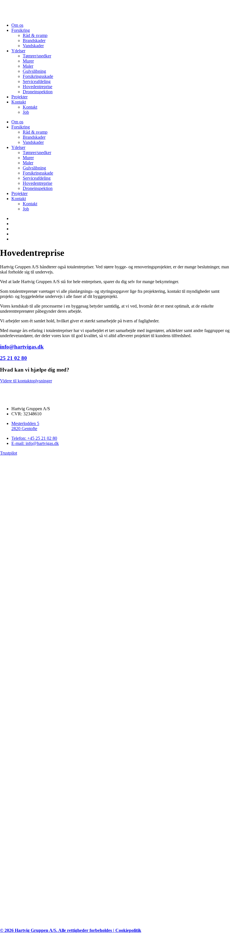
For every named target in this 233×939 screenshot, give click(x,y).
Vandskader (33, 45)
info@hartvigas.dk (22, 347)
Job (26, 112)
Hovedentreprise (37, 86)
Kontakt (18, 102)
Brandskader (34, 40)
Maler (28, 66)
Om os (17, 25)
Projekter (19, 96)
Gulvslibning (34, 71)
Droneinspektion (38, 91)
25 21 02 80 (13, 358)
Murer (28, 61)
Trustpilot (8, 453)
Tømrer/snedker (37, 55)
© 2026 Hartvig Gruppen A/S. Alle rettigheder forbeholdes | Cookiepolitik (70, 930)
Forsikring (20, 30)
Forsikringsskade (38, 76)
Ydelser (18, 50)
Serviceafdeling (37, 81)
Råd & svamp (35, 35)
